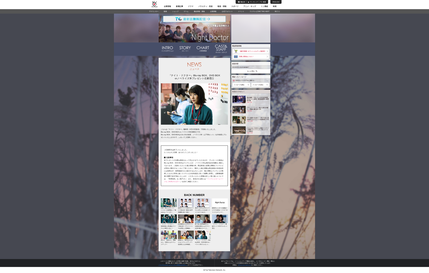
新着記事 (179, 6)
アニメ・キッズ (249, 6)
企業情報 (167, 6)
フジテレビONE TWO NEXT (259, 11)
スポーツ (235, 6)
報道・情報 (222, 6)
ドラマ (190, 6)
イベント (241, 11)
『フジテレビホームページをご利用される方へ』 (173, 265)
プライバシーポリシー (244, 265)
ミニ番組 (264, 6)
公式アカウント (227, 11)
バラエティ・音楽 (205, 6)
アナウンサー (153, 11)
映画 (275, 6)
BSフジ (277, 11)
